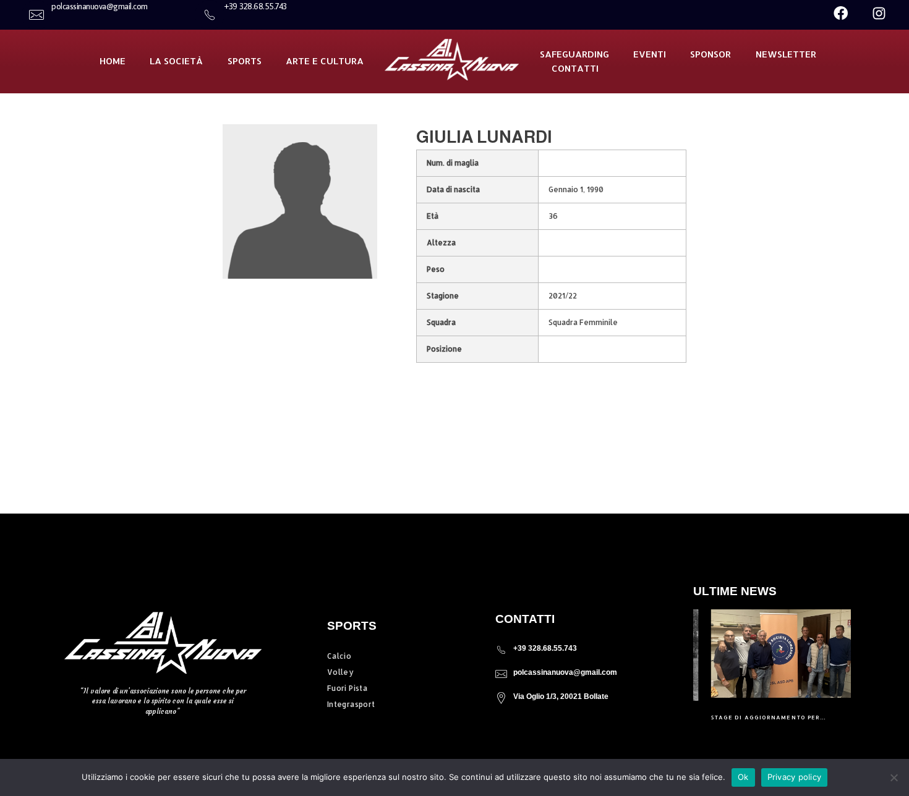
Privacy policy (794, 777)
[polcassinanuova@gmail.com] (501, 674)
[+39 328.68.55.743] (501, 650)
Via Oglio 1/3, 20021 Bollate (560, 696)
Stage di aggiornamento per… (751, 717)
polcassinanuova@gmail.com (565, 672)
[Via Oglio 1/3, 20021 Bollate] (501, 698)
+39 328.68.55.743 (545, 648)
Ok (743, 777)
